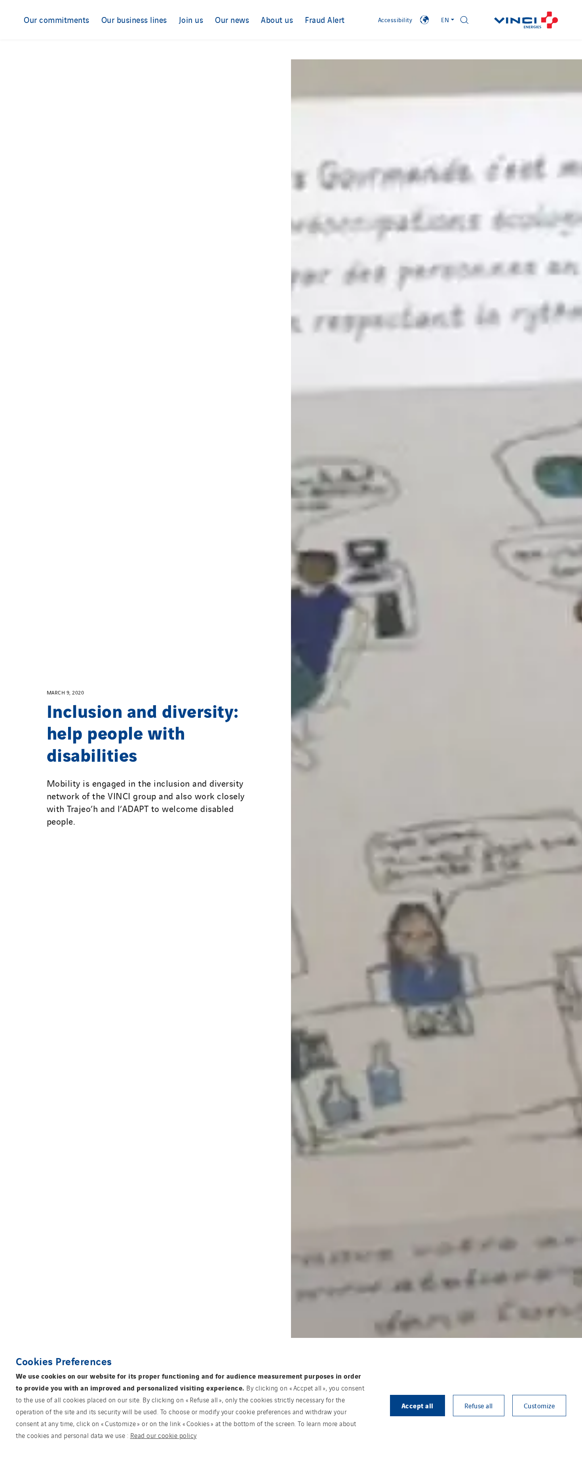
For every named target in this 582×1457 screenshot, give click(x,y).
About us (277, 19)
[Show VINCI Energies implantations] (424, 20)
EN (445, 19)
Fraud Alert (325, 19)
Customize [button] (539, 1405)
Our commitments (56, 19)
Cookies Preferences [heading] (64, 1361)
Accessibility (395, 19)
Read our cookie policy (163, 1435)
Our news (232, 19)
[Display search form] (464, 20)
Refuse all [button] (478, 1405)
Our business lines (134, 19)
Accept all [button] (417, 1405)
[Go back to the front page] (526, 19)
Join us (191, 19)
